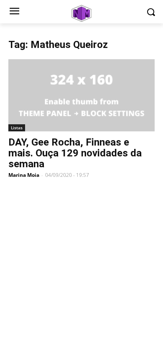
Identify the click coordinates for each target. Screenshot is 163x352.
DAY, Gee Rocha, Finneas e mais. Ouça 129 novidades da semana (75, 153)
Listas (17, 128)
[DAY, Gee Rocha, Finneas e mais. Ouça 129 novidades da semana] (81, 95)
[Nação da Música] (81, 13)
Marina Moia (23, 175)
